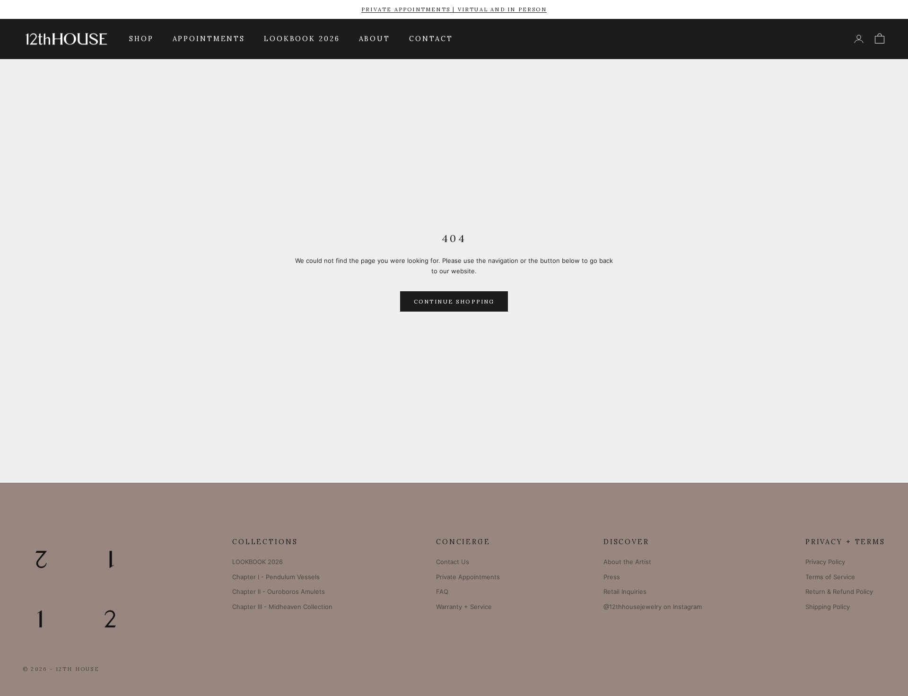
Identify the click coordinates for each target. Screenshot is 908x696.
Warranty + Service (464, 606)
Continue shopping (454, 301)
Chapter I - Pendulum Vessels (276, 577)
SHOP (141, 39)
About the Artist (627, 562)
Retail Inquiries (624, 591)
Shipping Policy (827, 606)
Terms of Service (830, 577)
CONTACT (431, 39)
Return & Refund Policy (839, 591)
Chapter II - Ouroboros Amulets (278, 591)
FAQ (442, 591)
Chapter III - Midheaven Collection (282, 606)
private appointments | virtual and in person (454, 9)
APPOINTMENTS (209, 39)
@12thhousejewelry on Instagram (652, 606)
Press (611, 577)
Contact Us (452, 562)
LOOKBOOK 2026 (302, 39)
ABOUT (374, 39)
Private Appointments (468, 577)
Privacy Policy (825, 562)
